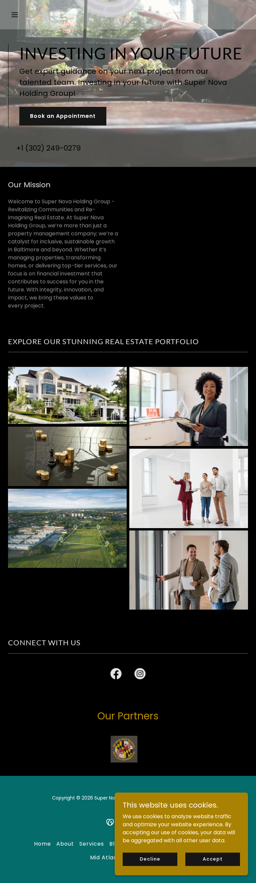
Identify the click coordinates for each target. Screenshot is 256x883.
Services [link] (91, 844)
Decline (150, 859)
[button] (35, 14)
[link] (116, 675)
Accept (212, 859)
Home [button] (42, 844)
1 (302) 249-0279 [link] (51, 148)
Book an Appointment (63, 116)
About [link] (65, 844)
